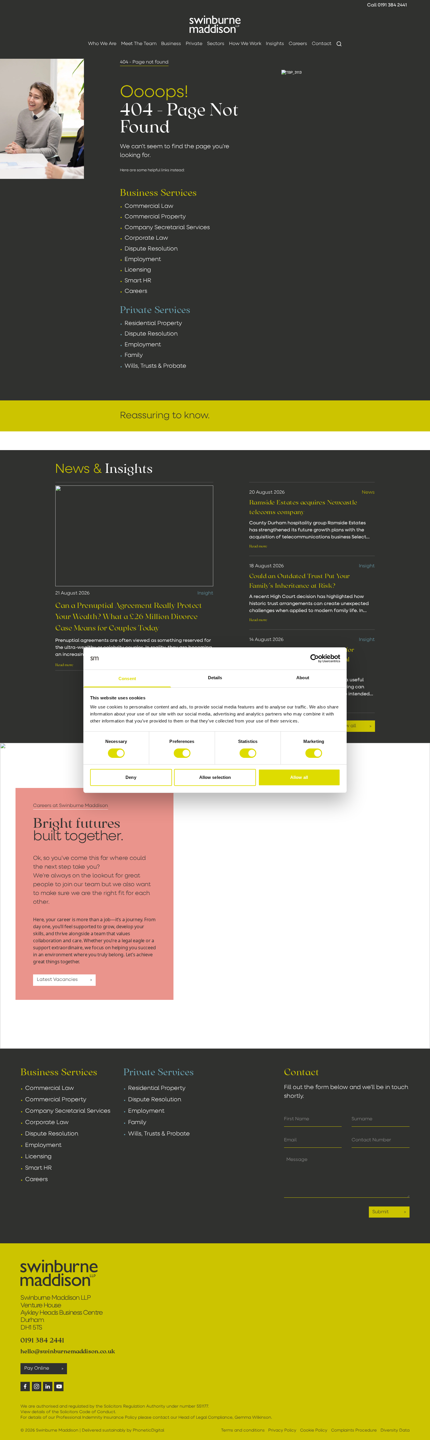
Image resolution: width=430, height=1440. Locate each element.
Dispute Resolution (151, 249)
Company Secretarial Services (167, 228)
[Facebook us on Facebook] (25, 1386)
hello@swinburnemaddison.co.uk (67, 1351)
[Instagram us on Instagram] (36, 1386)
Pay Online (36, 1368)
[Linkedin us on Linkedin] (47, 1386)
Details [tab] (215, 677)
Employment (143, 259)
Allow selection (215, 777)
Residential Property (153, 323)
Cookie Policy (313, 1430)
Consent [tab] (127, 678)
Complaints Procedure (354, 1430)
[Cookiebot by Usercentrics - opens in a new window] (314, 658)
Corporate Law (146, 238)
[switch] (182, 753)
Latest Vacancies (57, 979)
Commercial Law (149, 206)
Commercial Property (155, 217)
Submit (380, 1212)
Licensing (138, 270)
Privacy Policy (282, 1430)
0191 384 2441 (392, 5)
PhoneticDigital (148, 1430)
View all (347, 726)
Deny (130, 777)
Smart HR (138, 281)
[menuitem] (102, 43)
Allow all (299, 777)
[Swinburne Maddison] (215, 24)
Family (134, 355)
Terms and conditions (243, 1430)
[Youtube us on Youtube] (58, 1386)
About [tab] (302, 677)
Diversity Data (395, 1430)
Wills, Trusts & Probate (155, 366)
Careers (136, 291)
